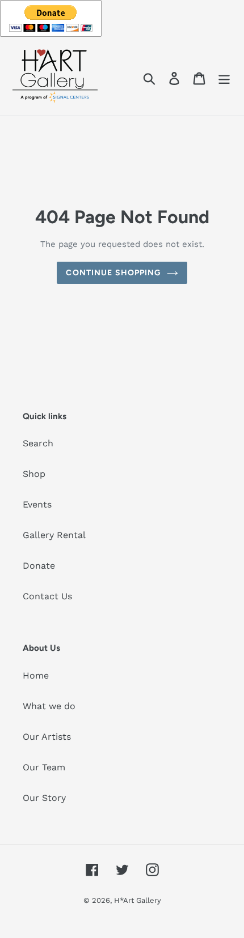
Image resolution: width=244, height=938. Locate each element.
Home (36, 675)
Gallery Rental (54, 535)
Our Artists (47, 736)
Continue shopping (113, 273)
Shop (34, 473)
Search (38, 443)
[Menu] (224, 78)
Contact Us (47, 596)
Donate (39, 565)
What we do (49, 706)
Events (37, 504)
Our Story (44, 797)
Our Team (44, 767)
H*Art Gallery (137, 900)
